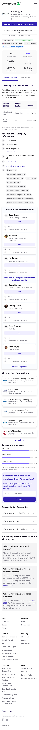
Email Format (25, 77)
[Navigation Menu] (35, 3)
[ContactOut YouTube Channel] (7, 720)
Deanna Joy (14, 347)
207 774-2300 (11, 162)
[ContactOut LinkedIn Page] (3, 720)
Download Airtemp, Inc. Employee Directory (19, 24)
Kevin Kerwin (15, 285)
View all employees (19, 366)
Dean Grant (14, 215)
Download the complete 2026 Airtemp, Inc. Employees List (19, 279)
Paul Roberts (14, 258)
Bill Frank (13, 235)
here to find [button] (8, 585)
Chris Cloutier (15, 326)
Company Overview (9, 77)
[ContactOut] (12, 3)
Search (21, 499)
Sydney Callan (15, 305)
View (19, 222)
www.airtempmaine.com (15, 166)
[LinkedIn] (11, 19)
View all (18, 440)
